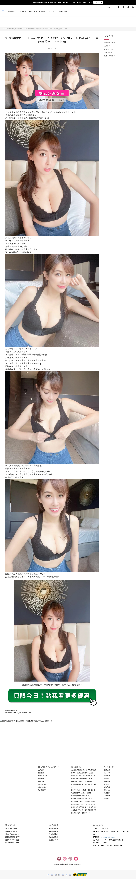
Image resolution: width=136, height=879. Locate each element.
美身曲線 (107, 770)
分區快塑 (32, 11)
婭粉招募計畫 (53, 831)
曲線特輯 (42, 11)
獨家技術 (41, 773)
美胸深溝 (107, 773)
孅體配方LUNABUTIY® (12, 834)
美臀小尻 (108, 46)
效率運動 (108, 52)
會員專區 (52, 11)
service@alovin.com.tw (108, 837)
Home (4, 29)
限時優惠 (11, 11)
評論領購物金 (53, 834)
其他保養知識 (109, 56)
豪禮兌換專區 (53, 840)
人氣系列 (21, 11)
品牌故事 (41, 770)
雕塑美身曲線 (109, 42)
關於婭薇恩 (63, 11)
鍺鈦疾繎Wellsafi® (11, 828)
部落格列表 (10, 29)
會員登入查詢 (53, 828)
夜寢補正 (108, 49)
